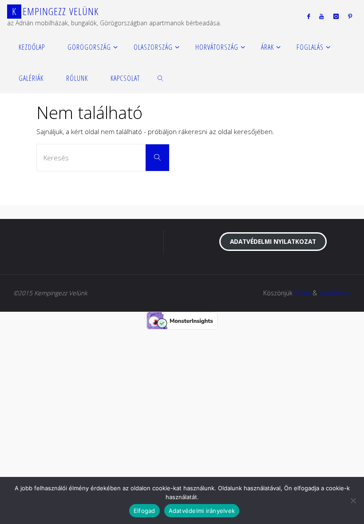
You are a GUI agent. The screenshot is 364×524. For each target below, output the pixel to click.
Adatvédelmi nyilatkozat (273, 241)
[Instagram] (335, 16)
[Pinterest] (349, 16)
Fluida (302, 293)
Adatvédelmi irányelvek (202, 510)
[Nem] (352, 500)
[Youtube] (321, 16)
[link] (160, 77)
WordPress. (335, 293)
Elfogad (144, 510)
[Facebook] (309, 16)
